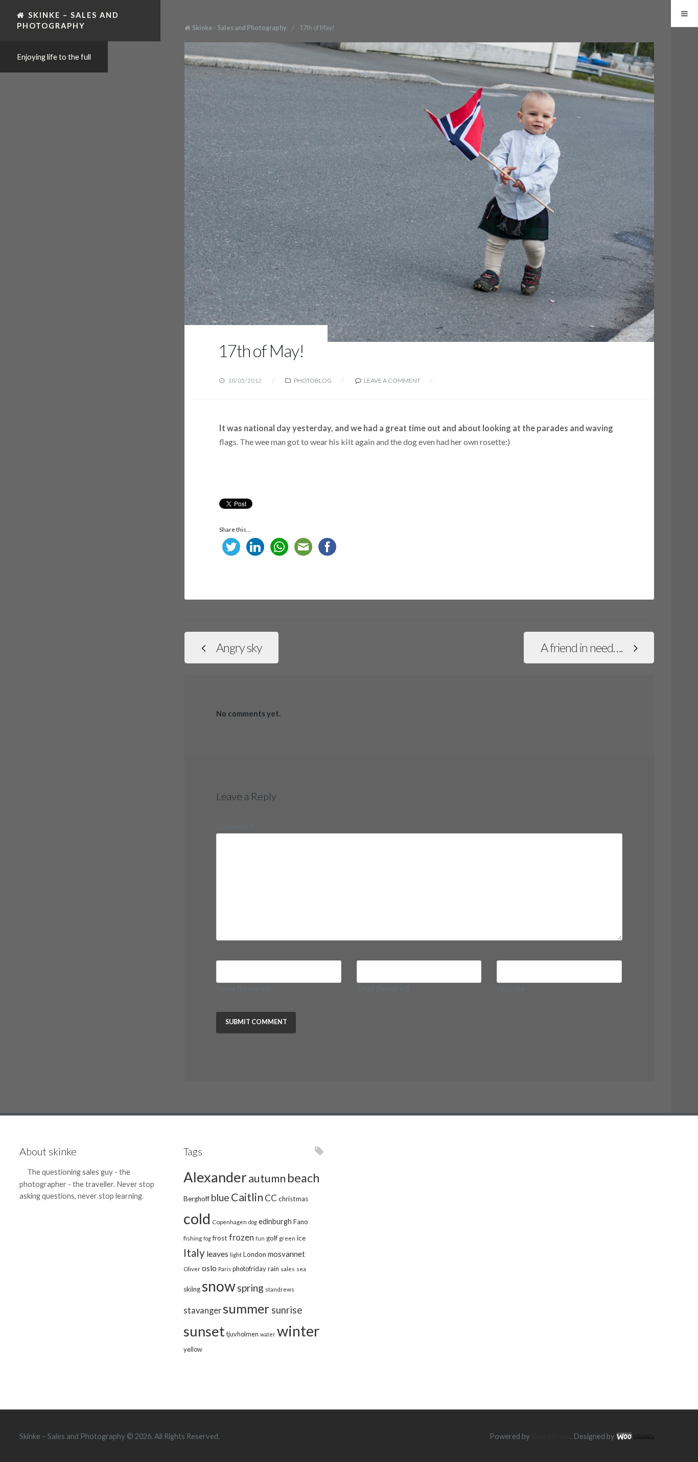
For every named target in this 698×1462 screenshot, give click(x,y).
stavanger (202, 1310)
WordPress (550, 1436)
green (287, 1238)
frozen (241, 1237)
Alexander (215, 1177)
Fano (300, 1222)
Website (511, 988)
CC (271, 1198)
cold (197, 1218)
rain (273, 1269)
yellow (192, 1349)
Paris (224, 1269)
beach (303, 1178)
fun (260, 1238)
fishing (192, 1238)
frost (220, 1238)
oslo (209, 1268)
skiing (191, 1289)
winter (298, 1331)
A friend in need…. (582, 647)
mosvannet (286, 1253)
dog (252, 1222)
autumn (267, 1178)
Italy (194, 1252)
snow (219, 1286)
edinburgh (275, 1221)
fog (207, 1238)
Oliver (191, 1268)
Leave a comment (392, 380)
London (254, 1254)
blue (220, 1197)
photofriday (249, 1269)
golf (271, 1238)
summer (246, 1308)
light (236, 1254)
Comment (234, 827)
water (267, 1334)
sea (301, 1268)
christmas (293, 1199)
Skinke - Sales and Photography (239, 28)
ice (301, 1238)
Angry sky (239, 647)
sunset (204, 1331)
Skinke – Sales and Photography (68, 20)
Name (243, 988)
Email (383, 988)
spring (250, 1288)
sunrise (286, 1310)
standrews (279, 1289)
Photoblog (313, 380)
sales (288, 1268)
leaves (217, 1253)
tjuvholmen (242, 1334)
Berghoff (196, 1199)
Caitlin (247, 1197)
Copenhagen (229, 1221)
